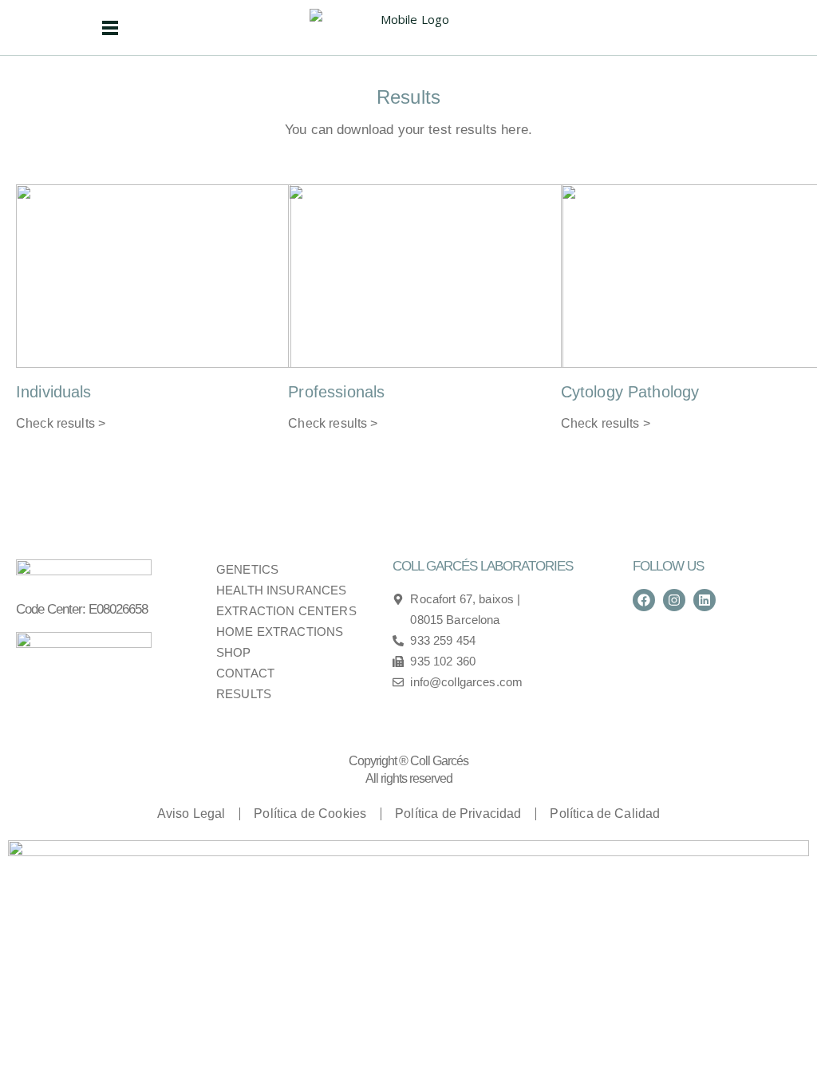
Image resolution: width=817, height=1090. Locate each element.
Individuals (54, 392)
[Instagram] (674, 600)
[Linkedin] (704, 600)
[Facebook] (644, 600)
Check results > (60, 423)
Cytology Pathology (630, 392)
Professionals (336, 392)
